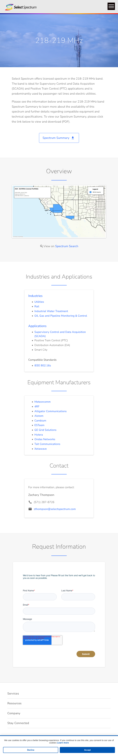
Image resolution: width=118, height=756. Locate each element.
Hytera (38, 435)
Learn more (63, 742)
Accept (87, 750)
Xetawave (40, 449)
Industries (35, 296)
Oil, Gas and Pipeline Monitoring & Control (60, 316)
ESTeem (39, 425)
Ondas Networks (44, 439)
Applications (37, 326)
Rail (36, 306)
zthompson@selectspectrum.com (55, 509)
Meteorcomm (42, 402)
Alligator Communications (50, 411)
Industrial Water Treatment (51, 311)
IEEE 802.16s (42, 365)
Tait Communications (47, 444)
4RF (36, 406)
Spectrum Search (66, 246)
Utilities (39, 302)
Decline (30, 750)
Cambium (40, 421)
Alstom (38, 416)
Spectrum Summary (59, 138)
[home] (19, 6)
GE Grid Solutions (45, 430)
